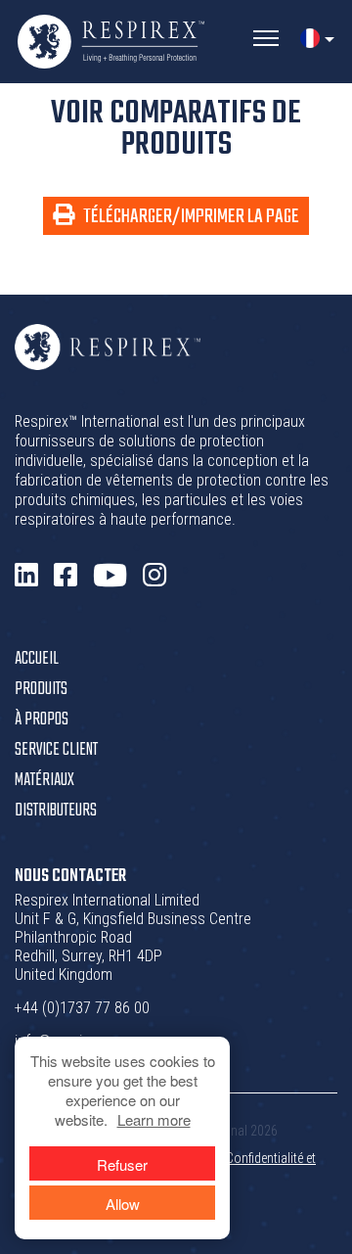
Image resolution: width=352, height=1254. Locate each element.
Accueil (37, 659)
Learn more (154, 1119)
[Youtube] (110, 576)
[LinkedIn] (26, 575)
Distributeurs (56, 811)
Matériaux (44, 780)
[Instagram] (154, 575)
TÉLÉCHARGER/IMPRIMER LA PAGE (186, 217)
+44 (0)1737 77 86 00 (82, 1008)
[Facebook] (65, 575)
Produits (41, 689)
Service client (56, 750)
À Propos (41, 720)
